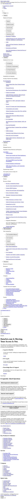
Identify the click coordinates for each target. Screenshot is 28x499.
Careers (5, 8)
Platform (5, 15)
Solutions (5, 57)
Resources (6, 261)
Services (5, 142)
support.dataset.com (19, 398)
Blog (4, 7)
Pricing (4, 308)
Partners (5, 176)
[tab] (8, 21)
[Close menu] (1, 314)
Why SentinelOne (7, 228)
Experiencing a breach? (8, 5)
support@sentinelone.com (8, 403)
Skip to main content (5, 1)
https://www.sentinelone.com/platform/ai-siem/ (15, 423)
